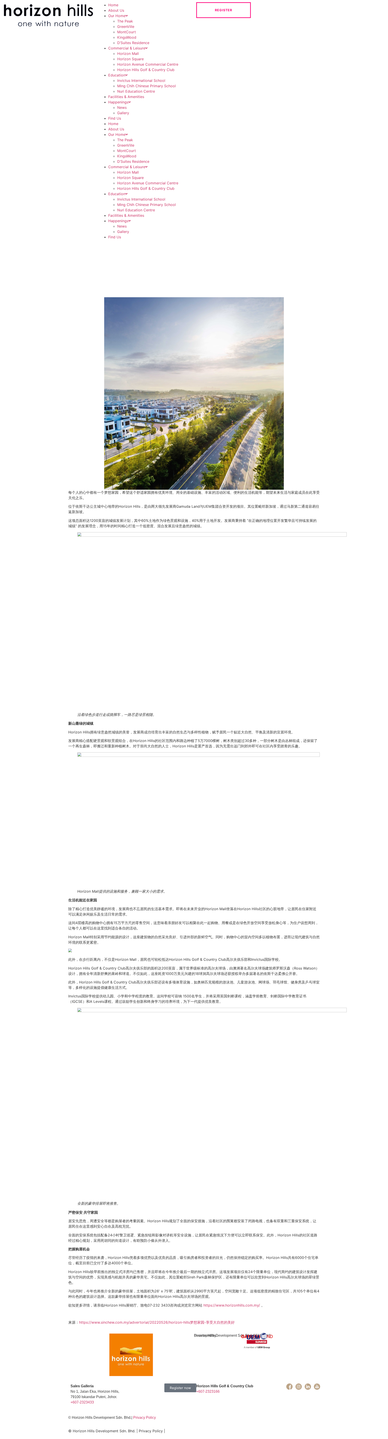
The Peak (125, 21)
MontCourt (126, 32)
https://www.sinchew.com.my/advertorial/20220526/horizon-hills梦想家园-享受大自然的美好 (157, 1322)
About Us (116, 10)
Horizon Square (130, 59)
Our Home (117, 15)
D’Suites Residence (133, 42)
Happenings (118, 102)
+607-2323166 (208, 1391)
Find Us (114, 118)
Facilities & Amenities (126, 96)
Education (116, 75)
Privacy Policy (144, 1417)
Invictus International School (141, 80)
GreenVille (125, 26)
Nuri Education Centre (136, 91)
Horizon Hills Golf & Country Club (145, 69)
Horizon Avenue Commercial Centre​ (147, 64)
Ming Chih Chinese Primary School (146, 86)
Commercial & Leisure (126, 48)
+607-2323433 (82, 1402)
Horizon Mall (128, 53)
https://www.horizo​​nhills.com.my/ (231, 1305)
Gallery (123, 113)
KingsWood (126, 37)
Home (113, 5)
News (122, 107)
